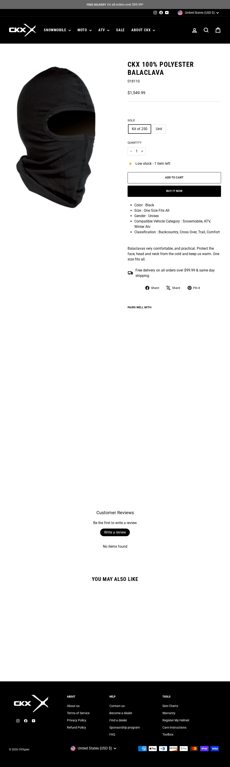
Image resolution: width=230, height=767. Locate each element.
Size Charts (170, 706)
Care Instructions (174, 727)
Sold (131, 120)
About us (73, 706)
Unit (159, 129)
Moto (82, 30)
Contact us (117, 706)
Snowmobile (55, 30)
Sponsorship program (124, 727)
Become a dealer (120, 713)
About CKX (141, 30)
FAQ (112, 734)
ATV (102, 30)
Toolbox (167, 734)
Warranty (168, 713)
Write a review (115, 532)
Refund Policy (76, 727)
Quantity (135, 142)
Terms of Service (78, 713)
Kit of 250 (139, 129)
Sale (120, 30)
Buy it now (174, 191)
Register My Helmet (175, 720)
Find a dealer (118, 720)
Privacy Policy (76, 720)
